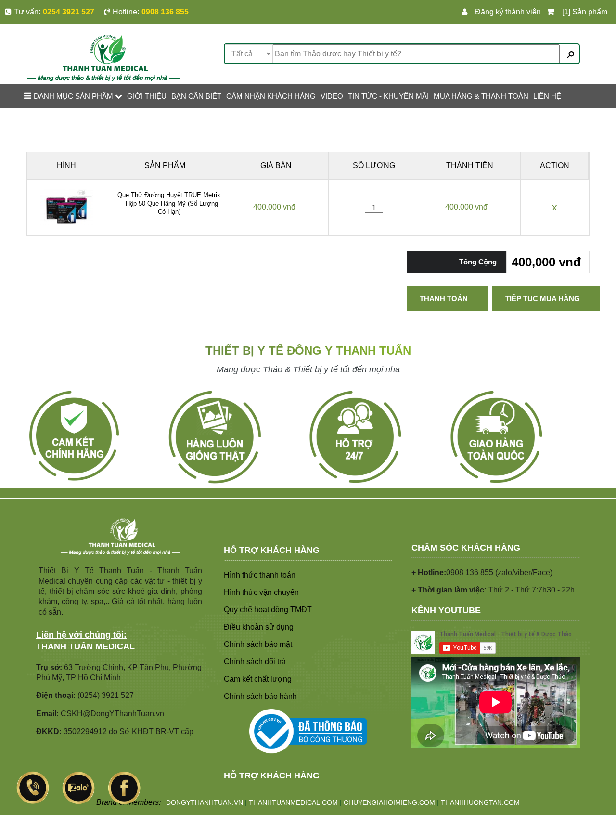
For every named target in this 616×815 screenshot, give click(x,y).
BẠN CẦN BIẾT (196, 96)
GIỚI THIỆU (147, 96)
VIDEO (332, 96)
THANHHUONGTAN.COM (480, 802)
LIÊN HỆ (547, 96)
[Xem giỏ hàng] (552, 12)
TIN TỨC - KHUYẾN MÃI (388, 96)
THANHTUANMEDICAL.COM (293, 802)
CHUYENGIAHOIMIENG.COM (389, 802)
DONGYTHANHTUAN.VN (204, 802)
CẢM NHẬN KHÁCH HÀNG (271, 96)
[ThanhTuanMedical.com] (103, 57)
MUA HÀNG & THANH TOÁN (481, 96)
